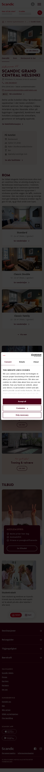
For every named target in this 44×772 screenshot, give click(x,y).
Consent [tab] (7, 362)
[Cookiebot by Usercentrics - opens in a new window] (31, 355)
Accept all (22, 401)
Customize (20, 408)
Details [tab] (22, 362)
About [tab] (36, 362)
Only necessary (22, 415)
